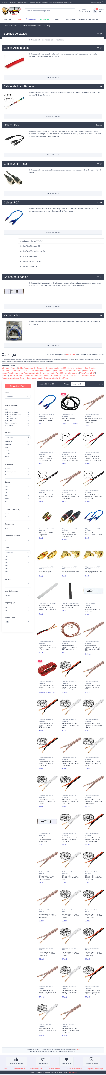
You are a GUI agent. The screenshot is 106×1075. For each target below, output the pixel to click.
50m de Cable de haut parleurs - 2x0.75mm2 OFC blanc (69, 992)
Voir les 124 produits (53, 116)
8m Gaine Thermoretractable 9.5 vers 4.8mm (92, 609)
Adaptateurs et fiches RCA (46, 415)
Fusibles (5, 375)
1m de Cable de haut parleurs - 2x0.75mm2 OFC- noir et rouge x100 (93, 458)
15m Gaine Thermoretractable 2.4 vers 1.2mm (46, 839)
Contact (5, 1068)
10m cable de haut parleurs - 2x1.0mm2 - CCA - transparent (69, 647)
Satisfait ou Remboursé (16, 1063)
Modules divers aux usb (86, 375)
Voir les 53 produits (53, 77)
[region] (18, 417)
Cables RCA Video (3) (28, 266)
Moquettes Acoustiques (10, 378)
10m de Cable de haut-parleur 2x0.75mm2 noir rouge (47, 687)
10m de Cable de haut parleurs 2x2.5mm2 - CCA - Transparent (93, 801)
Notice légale (72, 1072)
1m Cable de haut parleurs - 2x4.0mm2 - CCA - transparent (46, 458)
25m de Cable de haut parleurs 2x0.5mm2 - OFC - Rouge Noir (93, 915)
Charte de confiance (19, 1068)
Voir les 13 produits (53, 345)
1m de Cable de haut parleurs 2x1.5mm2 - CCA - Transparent (70, 496)
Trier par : (67, 384)
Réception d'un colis (54, 1068)
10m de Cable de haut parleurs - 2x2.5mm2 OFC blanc (70, 725)
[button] (18, 26)
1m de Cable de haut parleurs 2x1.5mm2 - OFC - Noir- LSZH (93, 496)
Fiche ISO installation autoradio (67, 373)
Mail (78, 1049)
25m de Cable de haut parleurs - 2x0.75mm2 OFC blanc (69, 839)
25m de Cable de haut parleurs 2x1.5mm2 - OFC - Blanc (70, 954)
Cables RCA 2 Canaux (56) (30, 246)
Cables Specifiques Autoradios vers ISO (51, 368)
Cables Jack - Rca (15, 163)
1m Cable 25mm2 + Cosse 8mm (68, 419)
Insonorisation (29, 375)
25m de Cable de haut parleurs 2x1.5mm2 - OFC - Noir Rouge (93, 954)
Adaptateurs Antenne (9, 368)
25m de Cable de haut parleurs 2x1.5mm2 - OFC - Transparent (47, 992)
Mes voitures (71, 19)
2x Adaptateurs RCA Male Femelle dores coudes (70, 572)
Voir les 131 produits (53, 306)
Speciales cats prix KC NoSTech (56, 378)
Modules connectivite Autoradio (65, 375)
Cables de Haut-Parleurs (19, 86)
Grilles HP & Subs (15, 375)
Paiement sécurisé (91, 1063)
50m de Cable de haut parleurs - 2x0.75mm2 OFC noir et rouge (92, 992)
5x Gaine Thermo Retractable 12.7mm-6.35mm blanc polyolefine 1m (47, 608)
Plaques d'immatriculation (88, 19)
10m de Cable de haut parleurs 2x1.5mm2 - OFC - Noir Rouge (70, 801)
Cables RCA (11, 202)
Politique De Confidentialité (74, 1068)
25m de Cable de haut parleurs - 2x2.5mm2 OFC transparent (47, 915)
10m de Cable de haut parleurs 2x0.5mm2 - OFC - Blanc (93, 725)
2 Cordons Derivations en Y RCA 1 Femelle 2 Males (93, 534)
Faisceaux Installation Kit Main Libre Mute (39, 373)
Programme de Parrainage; (95, 1068)
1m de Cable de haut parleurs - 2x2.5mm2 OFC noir (47, 496)
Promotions (32, 19)
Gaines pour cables (16, 276)
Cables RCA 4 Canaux (28, 256)
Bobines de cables (15, 33)
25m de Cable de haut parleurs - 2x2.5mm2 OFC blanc (70, 877)
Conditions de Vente (36, 1068)
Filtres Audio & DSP (87, 373)
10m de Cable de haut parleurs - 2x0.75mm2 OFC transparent (92, 687)
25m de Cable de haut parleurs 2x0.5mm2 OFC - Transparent (47, 954)
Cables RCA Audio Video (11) (31, 261)
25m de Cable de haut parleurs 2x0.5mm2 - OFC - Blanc (70, 915)
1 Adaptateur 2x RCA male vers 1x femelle (46, 419)
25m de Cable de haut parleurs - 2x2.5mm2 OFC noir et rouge (93, 877)
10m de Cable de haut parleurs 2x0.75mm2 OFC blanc (93, 763)
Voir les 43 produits (53, 193)
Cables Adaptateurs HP (27, 368)
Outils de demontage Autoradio (31, 378)
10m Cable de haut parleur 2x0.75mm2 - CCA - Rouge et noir (47, 647)
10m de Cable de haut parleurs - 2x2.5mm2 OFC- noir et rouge (46, 725)
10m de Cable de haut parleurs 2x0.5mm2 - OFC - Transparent (70, 763)
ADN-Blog (56, 19)
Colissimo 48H (43, 1063)
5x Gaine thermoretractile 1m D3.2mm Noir (70, 606)
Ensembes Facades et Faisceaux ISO (68, 370)
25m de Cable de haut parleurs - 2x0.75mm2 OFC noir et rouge (92, 839)
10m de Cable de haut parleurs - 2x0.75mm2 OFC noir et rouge (69, 687)
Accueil (19, 19)
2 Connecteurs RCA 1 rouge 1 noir (46, 534)
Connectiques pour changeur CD (41, 370)
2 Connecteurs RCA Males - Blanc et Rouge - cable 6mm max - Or (70, 534)
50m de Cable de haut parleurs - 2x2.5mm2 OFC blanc (47, 1030)
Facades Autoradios (15, 373)
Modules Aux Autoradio (43, 375)
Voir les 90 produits (53, 155)
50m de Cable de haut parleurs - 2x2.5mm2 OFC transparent (70, 1030)
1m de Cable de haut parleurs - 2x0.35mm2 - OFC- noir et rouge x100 (70, 458)
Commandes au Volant (19, 370)
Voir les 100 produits (53, 232)
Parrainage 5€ (66, 1063)
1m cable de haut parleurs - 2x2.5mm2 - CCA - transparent (93, 420)
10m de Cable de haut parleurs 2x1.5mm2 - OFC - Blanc (47, 801)
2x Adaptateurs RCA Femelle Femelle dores (46, 572)
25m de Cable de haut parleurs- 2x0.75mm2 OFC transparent (46, 877)
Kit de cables (12, 315)
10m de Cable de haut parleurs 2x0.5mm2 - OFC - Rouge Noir (47, 763)
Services (45, 19)
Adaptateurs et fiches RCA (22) (31, 241)
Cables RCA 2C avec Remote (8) (32, 251)
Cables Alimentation (16, 47)
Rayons (7, 19)
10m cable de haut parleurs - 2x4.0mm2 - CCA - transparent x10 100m (92, 648)
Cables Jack (11, 125)
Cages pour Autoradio (75, 368)
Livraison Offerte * (19, 386)
